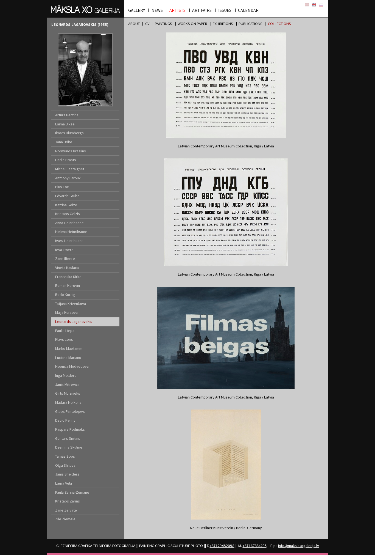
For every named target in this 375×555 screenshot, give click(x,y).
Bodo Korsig (65, 294)
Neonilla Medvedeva (72, 366)
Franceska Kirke (68, 276)
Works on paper (192, 23)
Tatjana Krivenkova (70, 303)
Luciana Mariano (68, 357)
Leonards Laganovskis (73, 321)
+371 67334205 (255, 545)
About (134, 23)
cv (147, 23)
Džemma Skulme (68, 447)
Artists (177, 10)
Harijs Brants (65, 159)
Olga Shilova (65, 465)
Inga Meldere (66, 375)
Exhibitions (223, 23)
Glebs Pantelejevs (70, 411)
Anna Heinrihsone (69, 222)
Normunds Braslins (70, 151)
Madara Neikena (68, 402)
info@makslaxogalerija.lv (298, 545)
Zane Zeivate (66, 510)
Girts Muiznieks (67, 393)
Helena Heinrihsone (71, 231)
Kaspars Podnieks (70, 429)
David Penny (65, 420)
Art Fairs (202, 10)
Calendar (248, 10)
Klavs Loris (64, 339)
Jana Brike (63, 141)
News (157, 10)
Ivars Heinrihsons (69, 240)
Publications (250, 23)
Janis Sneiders (67, 474)
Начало (321, 5)
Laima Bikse (65, 124)
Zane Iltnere (65, 258)
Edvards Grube (67, 195)
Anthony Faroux (67, 177)
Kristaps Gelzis (67, 213)
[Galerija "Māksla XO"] (85, 9)
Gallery (136, 10)
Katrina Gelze (66, 204)
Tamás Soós (65, 456)
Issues (224, 10)
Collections (279, 23)
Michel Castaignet (69, 168)
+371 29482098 (222, 545)
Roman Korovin (67, 285)
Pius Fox (62, 186)
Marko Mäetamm (68, 348)
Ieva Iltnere (64, 249)
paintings (163, 23)
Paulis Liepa (64, 330)
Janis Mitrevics (67, 384)
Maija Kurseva (66, 312)
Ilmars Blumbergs (69, 132)
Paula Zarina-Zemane (72, 492)
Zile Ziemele (65, 518)
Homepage (314, 5)
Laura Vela (63, 483)
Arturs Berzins (67, 114)
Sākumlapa (307, 5)
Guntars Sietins (67, 438)
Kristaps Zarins (67, 501)
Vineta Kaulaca (67, 267)
